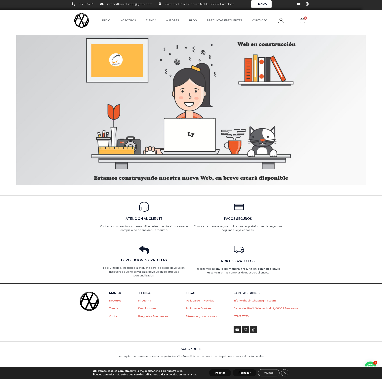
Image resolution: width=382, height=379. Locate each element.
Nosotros (128, 20)
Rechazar (244, 373)
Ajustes (269, 373)
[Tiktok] (253, 329)
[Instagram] (245, 329)
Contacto (259, 20)
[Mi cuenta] (281, 20)
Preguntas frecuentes (224, 20)
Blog (193, 20)
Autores (172, 20)
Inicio (106, 20)
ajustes (191, 374)
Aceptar (220, 373)
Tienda (151, 20)
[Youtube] (237, 329)
